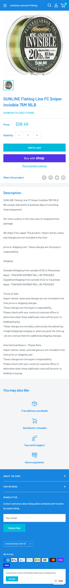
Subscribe (14, 527)
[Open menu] (5, 5)
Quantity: (8, 135)
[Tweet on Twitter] (57, 177)
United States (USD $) (15, 543)
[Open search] (49, 5)
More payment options (34, 165)
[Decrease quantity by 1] (19, 135)
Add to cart (34, 147)
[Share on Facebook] (44, 177)
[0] (63, 5)
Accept (12, 578)
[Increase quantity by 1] (37, 135)
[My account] (56, 5)
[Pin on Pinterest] (50, 177)
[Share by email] (63, 177)
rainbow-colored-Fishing (18, 112)
